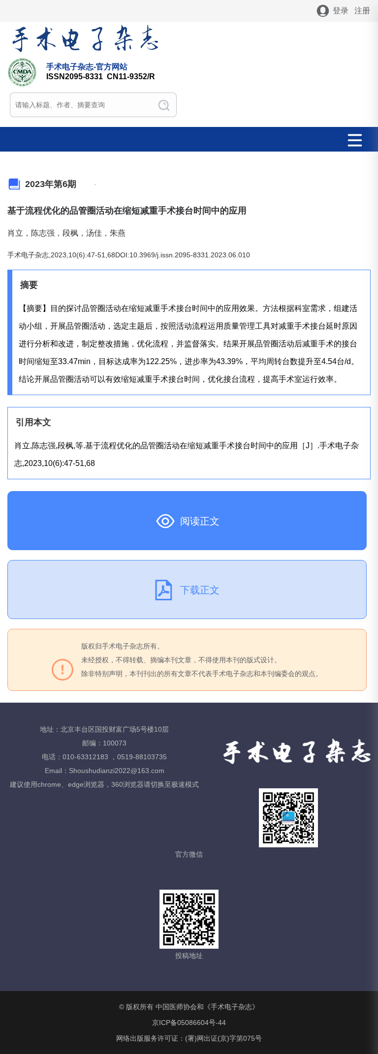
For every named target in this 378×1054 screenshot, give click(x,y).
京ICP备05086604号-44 (189, 1022)
